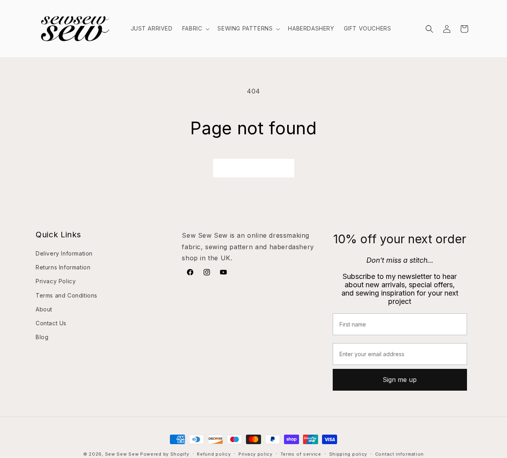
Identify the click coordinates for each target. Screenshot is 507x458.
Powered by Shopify (164, 454)
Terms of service (300, 453)
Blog (42, 337)
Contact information (399, 453)
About (44, 309)
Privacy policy (255, 453)
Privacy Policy (56, 281)
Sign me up (400, 380)
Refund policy (214, 453)
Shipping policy (348, 453)
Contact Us (51, 323)
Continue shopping (253, 168)
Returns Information (63, 267)
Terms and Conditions (66, 295)
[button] (195, 28)
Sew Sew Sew (122, 454)
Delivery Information (64, 253)
